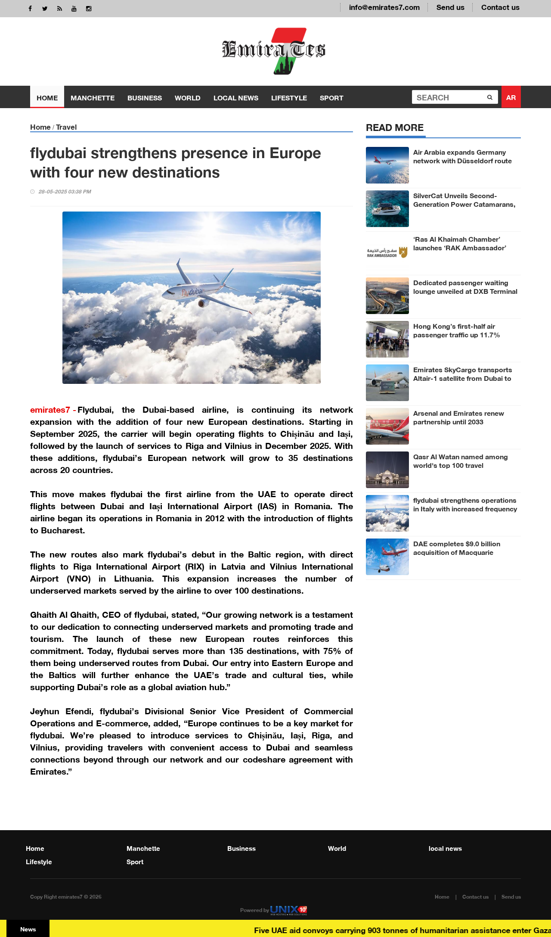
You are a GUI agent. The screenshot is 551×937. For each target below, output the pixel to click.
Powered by (255, 909)
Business (144, 97)
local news (236, 97)
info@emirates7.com (384, 6)
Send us (450, 6)
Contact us (500, 6)
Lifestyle (289, 97)
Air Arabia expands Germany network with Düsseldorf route (462, 155)
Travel (66, 126)
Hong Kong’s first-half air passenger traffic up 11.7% (456, 329)
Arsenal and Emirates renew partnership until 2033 (458, 416)
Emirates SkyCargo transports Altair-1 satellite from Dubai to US (462, 377)
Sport (332, 97)
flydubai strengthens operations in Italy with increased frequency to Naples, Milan (465, 508)
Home (47, 97)
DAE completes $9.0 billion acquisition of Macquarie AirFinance (456, 551)
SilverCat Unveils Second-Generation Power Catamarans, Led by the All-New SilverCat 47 (464, 203)
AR (511, 96)
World (188, 97)
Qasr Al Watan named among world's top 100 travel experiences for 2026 (460, 464)
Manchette (93, 97)
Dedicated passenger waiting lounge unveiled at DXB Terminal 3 (465, 290)
